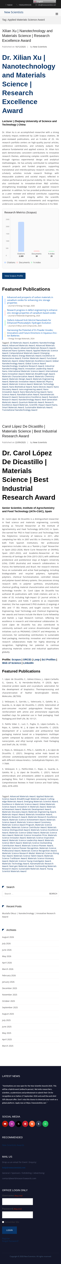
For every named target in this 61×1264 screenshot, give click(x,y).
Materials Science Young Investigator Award (30, 861)
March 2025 (7, 1045)
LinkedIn (28, 663)
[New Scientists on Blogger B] (32, 1124)
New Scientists (13, 12)
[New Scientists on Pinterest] (25, 1124)
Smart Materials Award (13, 407)
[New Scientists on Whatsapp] (45, 1124)
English (39, 2)
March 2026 (7, 969)
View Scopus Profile (14, 275)
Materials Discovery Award (14, 812)
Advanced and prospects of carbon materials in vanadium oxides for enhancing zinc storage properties (30, 300)
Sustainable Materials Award (38, 407)
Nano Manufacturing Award (33, 392)
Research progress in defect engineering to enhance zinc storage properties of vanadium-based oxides (32, 311)
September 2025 (10, 1007)
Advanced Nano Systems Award (17, 350)
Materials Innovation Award (22, 381)
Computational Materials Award (24, 353)
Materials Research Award (14, 817)
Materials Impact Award (13, 814)
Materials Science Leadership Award (26, 840)
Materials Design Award (20, 379)
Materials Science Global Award (24, 832)
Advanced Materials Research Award (37, 348)
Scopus (16, 659)
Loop (36, 659)
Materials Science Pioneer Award (37, 845)
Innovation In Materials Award (31, 806)
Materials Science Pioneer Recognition (20, 848)
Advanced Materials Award (22, 345)
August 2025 (8, 1013)
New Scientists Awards (13, 1145)
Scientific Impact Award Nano (43, 404)
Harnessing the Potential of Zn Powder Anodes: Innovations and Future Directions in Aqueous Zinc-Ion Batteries (32, 333)
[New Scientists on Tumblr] (39, 1124)
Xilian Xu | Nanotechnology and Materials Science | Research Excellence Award (27, 36)
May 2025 (6, 1033)
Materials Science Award (21, 384)
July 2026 (6, 943)
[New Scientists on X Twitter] (19, 1124)
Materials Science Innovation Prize (30, 835)
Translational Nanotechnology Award (19, 410)
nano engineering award (30, 389)
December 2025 (9, 988)
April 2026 (7, 962)
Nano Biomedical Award (20, 386)
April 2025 (7, 1039)
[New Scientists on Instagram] (12, 1124)
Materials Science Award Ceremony (34, 822)
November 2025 (9, 994)
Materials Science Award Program (18, 824)
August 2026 (8, 937)
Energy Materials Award (30, 355)
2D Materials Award (19, 342)
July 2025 (6, 1020)
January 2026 (8, 981)
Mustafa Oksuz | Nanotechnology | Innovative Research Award (28, 915)
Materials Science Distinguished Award (29, 828)
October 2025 (8, 1001)
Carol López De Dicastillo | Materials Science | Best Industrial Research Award (29, 431)
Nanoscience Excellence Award (33, 397)
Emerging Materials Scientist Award (41, 801)
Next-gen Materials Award (21, 866)
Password (12, 1208)
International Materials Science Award (26, 371)
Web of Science (11, 663)
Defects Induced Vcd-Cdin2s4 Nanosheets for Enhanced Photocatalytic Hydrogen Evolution (29, 321)
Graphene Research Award (31, 366)
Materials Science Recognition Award (39, 850)
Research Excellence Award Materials (28, 403)
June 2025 (6, 1026)
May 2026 (6, 956)
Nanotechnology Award (30, 399)
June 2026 (6, 949)
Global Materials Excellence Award (35, 361)
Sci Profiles (49, 659)
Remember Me (12, 1222)
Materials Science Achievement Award (27, 819)
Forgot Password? (10, 1241)
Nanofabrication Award (28, 394)
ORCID (27, 659)
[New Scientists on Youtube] (5, 1124)
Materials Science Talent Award (28, 855)
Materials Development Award (36, 809)
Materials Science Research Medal (18, 853)
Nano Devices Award (43, 386)
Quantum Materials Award (31, 402)
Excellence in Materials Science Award (20, 804)
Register (6, 1238)
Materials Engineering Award (42, 812)
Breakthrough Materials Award (31, 799)
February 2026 (9, 975)
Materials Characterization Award (18, 376)
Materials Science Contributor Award (29, 827)
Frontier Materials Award (34, 358)
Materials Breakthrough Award (40, 373)
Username (12, 1195)
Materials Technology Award (15, 863)
